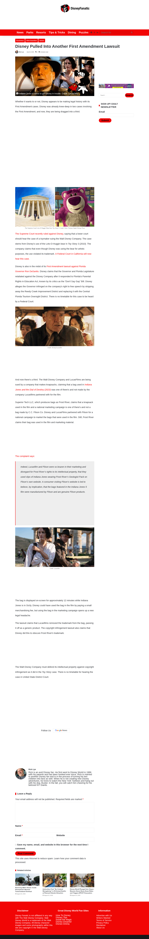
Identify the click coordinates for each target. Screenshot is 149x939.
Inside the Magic (64, 919)
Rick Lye (21, 52)
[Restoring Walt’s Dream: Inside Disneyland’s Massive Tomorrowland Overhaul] (27, 880)
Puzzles (83, 32)
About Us (100, 928)
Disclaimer (101, 925)
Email (19, 835)
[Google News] (61, 730)
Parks (29, 32)
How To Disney (63, 915)
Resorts (41, 32)
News (20, 32)
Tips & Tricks (57, 32)
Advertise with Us (104, 915)
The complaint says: (25, 456)
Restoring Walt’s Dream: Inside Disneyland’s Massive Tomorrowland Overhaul (25, 889)
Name (19, 826)
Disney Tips (61, 917)
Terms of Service (103, 920)
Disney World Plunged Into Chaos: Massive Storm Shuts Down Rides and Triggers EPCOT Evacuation (82, 891)
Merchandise (31, 41)
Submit (105, 120)
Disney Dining (62, 924)
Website (60, 835)
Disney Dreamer (64, 921)
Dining (72, 32)
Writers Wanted (103, 918)
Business (20, 41)
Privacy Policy (102, 923)
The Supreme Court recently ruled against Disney (39, 233)
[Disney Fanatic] (74, 9)
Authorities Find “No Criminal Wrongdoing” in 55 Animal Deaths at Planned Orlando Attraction (54, 891)
